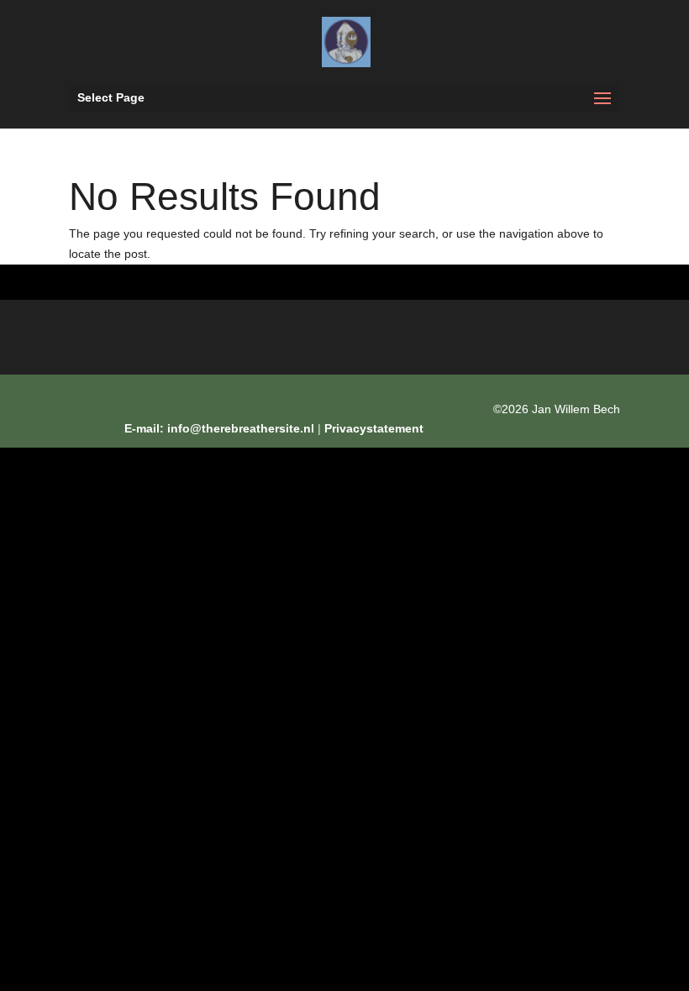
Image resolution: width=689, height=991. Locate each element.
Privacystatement (373, 428)
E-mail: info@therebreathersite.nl (219, 428)
